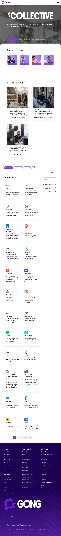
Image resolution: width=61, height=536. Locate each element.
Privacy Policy (8, 529)
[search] (49, 180)
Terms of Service (19, 529)
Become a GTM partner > (39, 39)
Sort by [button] (52, 172)
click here (28, 525)
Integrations (18, 167)
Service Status (30, 529)
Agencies (26, 167)
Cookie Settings (42, 529)
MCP (34, 167)
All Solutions (8, 167)
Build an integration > (25, 39)
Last (30, 437)
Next (25, 437)
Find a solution (12, 39)
